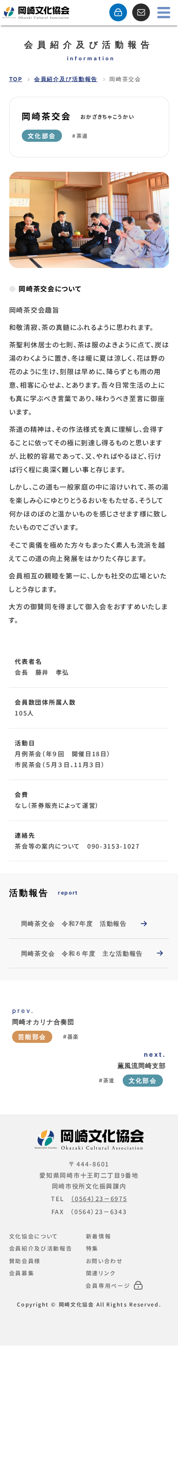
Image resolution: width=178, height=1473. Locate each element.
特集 (92, 1248)
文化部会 (42, 135)
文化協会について (34, 1235)
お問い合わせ (104, 1260)
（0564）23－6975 (99, 1198)
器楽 (73, 1036)
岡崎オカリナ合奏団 (43, 1022)
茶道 (82, 135)
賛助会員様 (25, 1260)
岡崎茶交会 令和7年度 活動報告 (74, 923)
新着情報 (98, 1235)
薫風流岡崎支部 (142, 1066)
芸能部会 (32, 1036)
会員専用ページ (108, 1285)
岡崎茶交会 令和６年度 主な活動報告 (82, 953)
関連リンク (101, 1273)
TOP (15, 79)
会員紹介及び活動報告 (66, 79)
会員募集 (22, 1273)
